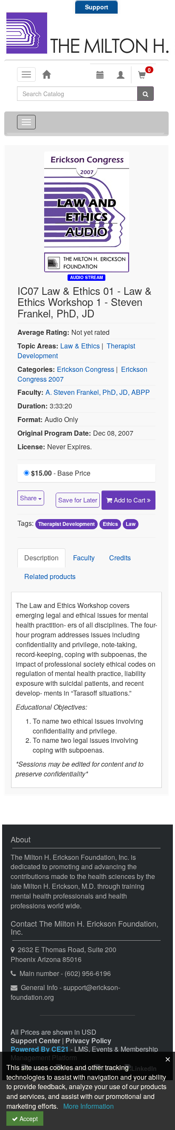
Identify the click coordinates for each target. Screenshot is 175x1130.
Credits (120, 557)
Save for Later (77, 499)
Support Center (35, 1040)
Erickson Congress (85, 369)
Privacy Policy (88, 1040)
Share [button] (29, 497)
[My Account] (120, 75)
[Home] (46, 74)
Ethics (110, 524)
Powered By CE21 (41, 1049)
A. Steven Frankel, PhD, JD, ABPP (97, 392)
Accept (28, 1118)
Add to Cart (130, 499)
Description (41, 557)
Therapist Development (66, 524)
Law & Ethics (80, 346)
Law (130, 524)
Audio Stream (86, 277)
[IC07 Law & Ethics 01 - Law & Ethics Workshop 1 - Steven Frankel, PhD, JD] (86, 211)
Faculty (84, 557)
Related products (50, 576)
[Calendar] (100, 75)
